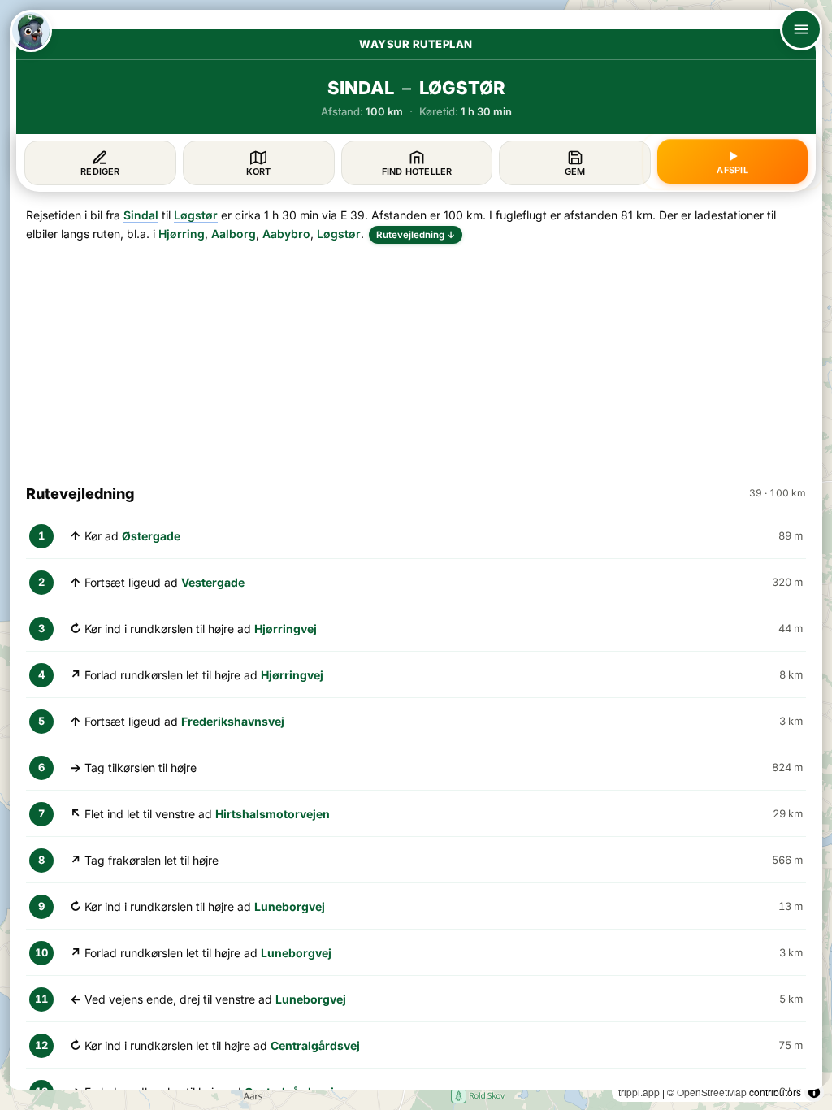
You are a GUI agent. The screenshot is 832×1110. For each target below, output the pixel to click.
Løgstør (196, 215)
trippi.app (639, 1092)
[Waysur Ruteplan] (31, 31)
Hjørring (181, 234)
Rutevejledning (415, 235)
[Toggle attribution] (814, 1092)
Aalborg (233, 234)
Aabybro (286, 234)
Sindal (141, 215)
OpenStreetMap (712, 1092)
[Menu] (801, 29)
